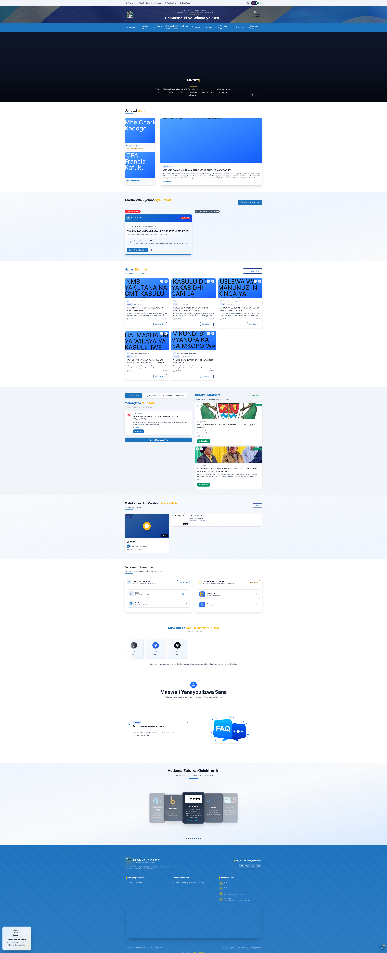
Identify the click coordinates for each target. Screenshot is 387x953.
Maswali (130, 3)
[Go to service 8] (200, 838)
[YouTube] (241, 866)
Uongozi (158, 3)
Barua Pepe (186, 3)
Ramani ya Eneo (255, 948)
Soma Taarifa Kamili (136, 250)
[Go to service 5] (194, 838)
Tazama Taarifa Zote (251, 202)
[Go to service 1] (186, 838)
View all (257, 505)
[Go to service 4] (192, 838)
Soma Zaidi (167, 181)
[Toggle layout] (29, 928)
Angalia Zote (254, 395)
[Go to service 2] (188, 838)
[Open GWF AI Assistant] (382, 948)
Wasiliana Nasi (171, 3)
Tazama (139, 431)
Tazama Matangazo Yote (158, 440)
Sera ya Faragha (228, 948)
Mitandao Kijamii (144, 3)
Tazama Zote (183, 582)
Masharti (242, 948)
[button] (158, 729)
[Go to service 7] (198, 838)
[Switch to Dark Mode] (248, 3)
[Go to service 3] (190, 838)
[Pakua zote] (183, 594)
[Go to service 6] (196, 838)
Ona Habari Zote (252, 271)
